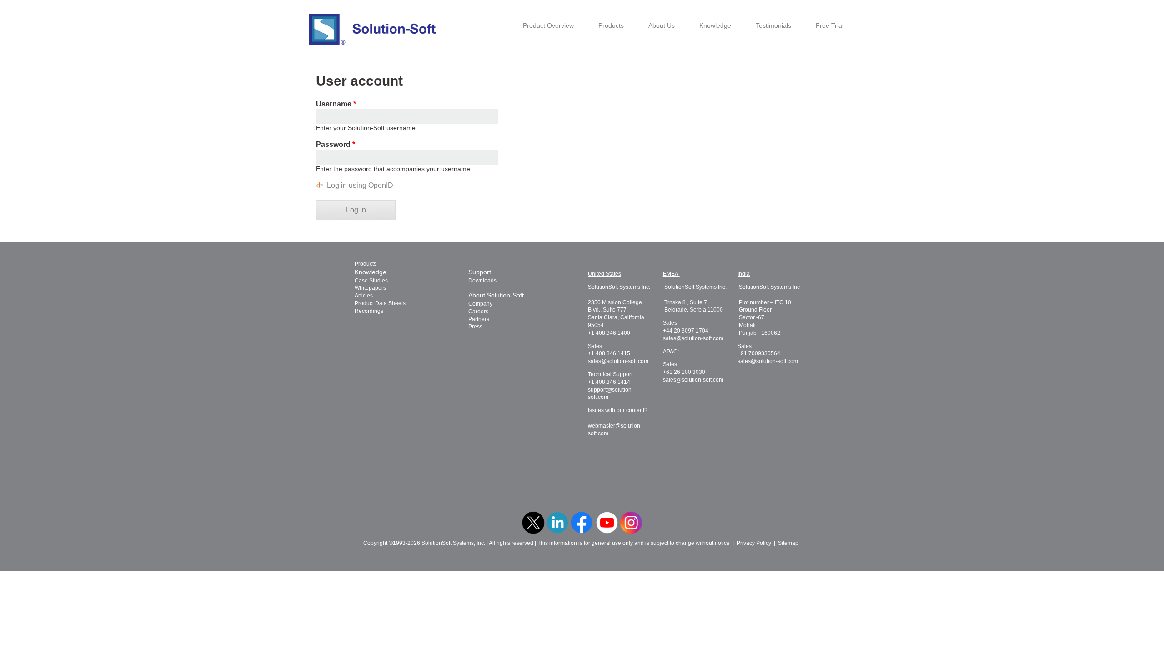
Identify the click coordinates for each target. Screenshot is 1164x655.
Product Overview (548, 25)
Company (480, 304)
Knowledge (715, 25)
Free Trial (829, 25)
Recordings (369, 311)
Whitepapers (370, 288)
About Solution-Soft (496, 295)
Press (475, 326)
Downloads (482, 280)
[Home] (372, 29)
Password (335, 144)
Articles (364, 295)
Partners (478, 319)
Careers (478, 311)
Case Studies (371, 280)
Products (611, 25)
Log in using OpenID (360, 185)
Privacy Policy (754, 543)
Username (336, 104)
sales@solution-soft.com (618, 361)
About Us (661, 25)
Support (479, 272)
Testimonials (773, 25)
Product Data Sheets (380, 303)
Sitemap (788, 543)
